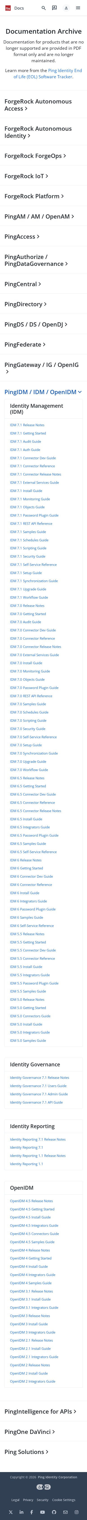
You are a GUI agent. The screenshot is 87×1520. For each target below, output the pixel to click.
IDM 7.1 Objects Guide (27, 507)
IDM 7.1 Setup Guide (26, 573)
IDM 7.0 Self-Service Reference (33, 737)
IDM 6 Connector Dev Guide (31, 876)
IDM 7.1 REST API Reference (31, 523)
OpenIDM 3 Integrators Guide (32, 1332)
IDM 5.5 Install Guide (26, 966)
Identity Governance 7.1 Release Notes (39, 1077)
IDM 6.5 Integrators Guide (30, 827)
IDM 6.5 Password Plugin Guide (34, 835)
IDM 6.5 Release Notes (27, 778)
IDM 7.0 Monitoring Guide (30, 671)
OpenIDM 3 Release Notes (30, 1315)
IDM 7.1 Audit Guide (25, 441)
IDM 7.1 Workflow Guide (29, 597)
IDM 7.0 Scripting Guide (28, 720)
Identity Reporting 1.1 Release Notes (38, 1155)
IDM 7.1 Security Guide (27, 556)
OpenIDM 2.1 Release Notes (31, 1340)
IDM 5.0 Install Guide (26, 1024)
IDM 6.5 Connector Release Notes (35, 811)
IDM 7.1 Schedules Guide (29, 540)
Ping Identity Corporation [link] (57, 1477)
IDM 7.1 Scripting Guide (28, 548)
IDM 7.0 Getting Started (28, 614)
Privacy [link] (28, 1500)
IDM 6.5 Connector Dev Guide (33, 794)
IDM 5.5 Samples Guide (28, 991)
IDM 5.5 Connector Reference (32, 958)
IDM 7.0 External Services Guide (34, 655)
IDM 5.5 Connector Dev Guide (33, 950)
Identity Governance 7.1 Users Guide (38, 1086)
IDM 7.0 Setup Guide (26, 745)
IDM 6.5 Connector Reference (32, 802)
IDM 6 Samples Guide (26, 917)
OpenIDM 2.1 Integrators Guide (34, 1357)
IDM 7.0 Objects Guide (27, 679)
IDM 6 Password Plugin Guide (33, 909)
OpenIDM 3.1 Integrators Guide (34, 1307)
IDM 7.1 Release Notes (27, 425)
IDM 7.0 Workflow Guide (29, 769)
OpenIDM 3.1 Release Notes (31, 1291)
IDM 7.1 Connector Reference (32, 466)
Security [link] (42, 1500)
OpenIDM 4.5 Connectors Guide (34, 1233)
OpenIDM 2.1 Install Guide (30, 1348)
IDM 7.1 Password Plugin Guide (34, 515)
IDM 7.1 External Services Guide (34, 482)
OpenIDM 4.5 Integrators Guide (34, 1225)
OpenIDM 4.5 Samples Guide (32, 1242)
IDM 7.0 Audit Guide (25, 622)
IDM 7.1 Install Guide (26, 490)
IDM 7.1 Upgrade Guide (28, 589)
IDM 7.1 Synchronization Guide (34, 581)
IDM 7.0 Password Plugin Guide (34, 687)
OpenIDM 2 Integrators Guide (32, 1381)
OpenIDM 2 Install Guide (29, 1373)
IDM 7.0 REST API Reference (31, 696)
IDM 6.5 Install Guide (26, 819)
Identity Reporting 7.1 (26, 1147)
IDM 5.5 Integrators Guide (30, 975)
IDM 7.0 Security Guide (27, 728)
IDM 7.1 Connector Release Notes (35, 474)
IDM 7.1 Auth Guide (25, 449)
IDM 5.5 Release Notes (27, 934)
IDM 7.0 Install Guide (26, 663)
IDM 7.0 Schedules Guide (29, 712)
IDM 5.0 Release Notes (27, 999)
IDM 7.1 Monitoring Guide (30, 499)
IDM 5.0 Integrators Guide (30, 1032)
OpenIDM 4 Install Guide (29, 1266)
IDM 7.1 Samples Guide (28, 531)
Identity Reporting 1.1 (26, 1164)
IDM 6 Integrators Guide (28, 901)
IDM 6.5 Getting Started (28, 786)
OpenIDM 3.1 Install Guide (30, 1299)
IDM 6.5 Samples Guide (28, 843)
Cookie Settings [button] (63, 1500)
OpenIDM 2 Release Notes (30, 1365)
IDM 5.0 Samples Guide (28, 1040)
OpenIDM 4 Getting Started (31, 1258)
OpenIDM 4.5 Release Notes (31, 1201)
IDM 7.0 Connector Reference (32, 638)
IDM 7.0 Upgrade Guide (28, 761)
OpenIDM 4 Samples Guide (31, 1283)
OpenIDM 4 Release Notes (30, 1250)
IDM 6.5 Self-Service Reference (33, 852)
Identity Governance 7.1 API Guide (36, 1102)
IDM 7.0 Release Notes (27, 605)
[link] (8, 8)
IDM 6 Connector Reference (31, 884)
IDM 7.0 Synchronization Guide (34, 753)
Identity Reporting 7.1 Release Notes (38, 1139)
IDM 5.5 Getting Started (28, 942)
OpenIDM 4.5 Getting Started (32, 1209)
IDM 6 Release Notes (25, 860)
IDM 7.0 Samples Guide (28, 704)
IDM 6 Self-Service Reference (32, 925)
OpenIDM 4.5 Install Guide (30, 1217)
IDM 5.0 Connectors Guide (30, 1016)
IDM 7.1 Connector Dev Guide (33, 458)
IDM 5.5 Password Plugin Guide (34, 983)
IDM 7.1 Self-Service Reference (33, 564)
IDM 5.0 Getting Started (28, 1007)
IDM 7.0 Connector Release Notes (35, 646)
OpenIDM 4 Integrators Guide (32, 1274)
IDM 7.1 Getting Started (28, 433)
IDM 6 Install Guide (24, 893)
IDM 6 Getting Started (26, 868)
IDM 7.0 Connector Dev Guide (33, 630)
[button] (66, 8)
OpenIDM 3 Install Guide (29, 1324)
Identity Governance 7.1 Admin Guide (39, 1094)
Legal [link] (15, 1500)
